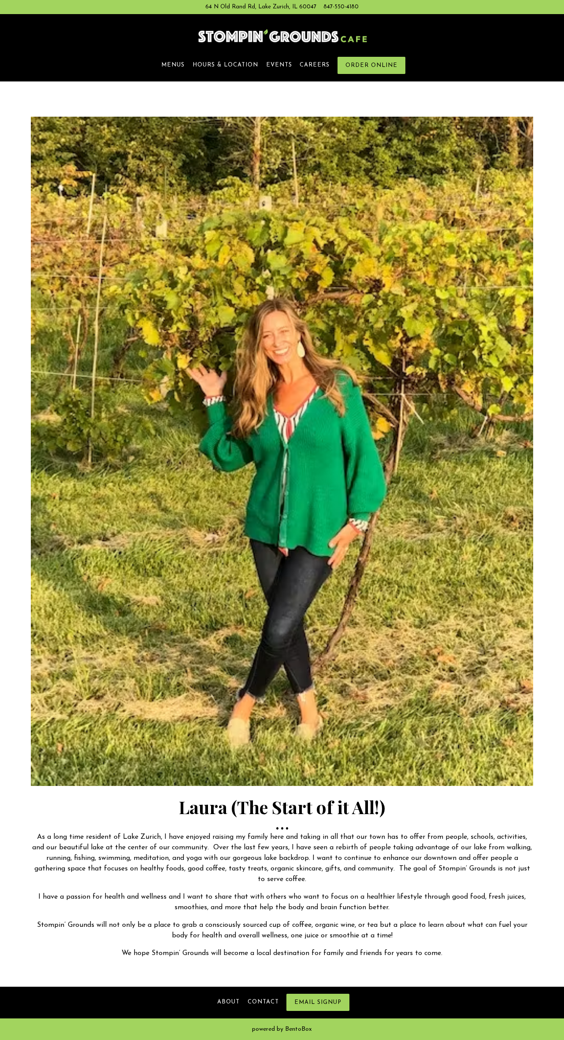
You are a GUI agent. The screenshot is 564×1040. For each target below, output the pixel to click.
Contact (263, 1002)
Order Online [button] (371, 65)
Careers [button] (315, 65)
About (228, 1002)
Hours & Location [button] (225, 65)
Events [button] (279, 65)
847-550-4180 (341, 7)
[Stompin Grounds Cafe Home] (282, 35)
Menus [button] (173, 65)
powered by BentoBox (282, 1029)
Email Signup (317, 1002)
